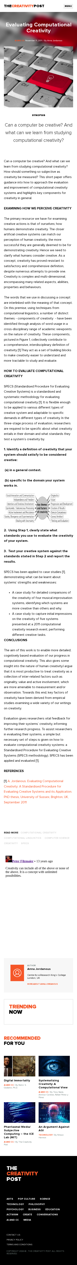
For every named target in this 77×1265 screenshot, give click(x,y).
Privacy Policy (15, 1240)
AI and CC (13, 1220)
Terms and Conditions (19, 1245)
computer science (57, 838)
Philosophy (37, 1204)
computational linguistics (22, 838)
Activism (12, 1214)
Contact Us (13, 1235)
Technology (15, 1204)
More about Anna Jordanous (42, 984)
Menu (68, 6)
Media (27, 1220)
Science (45, 1199)
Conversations (47, 1214)
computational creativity (38, 833)
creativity (11, 843)
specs (25, 843)
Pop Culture (26, 1199)
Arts (10, 1199)
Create (27, 1214)
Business (34, 1209)
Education (52, 1209)
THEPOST (22, 1174)
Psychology (15, 1209)
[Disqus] (38, 905)
